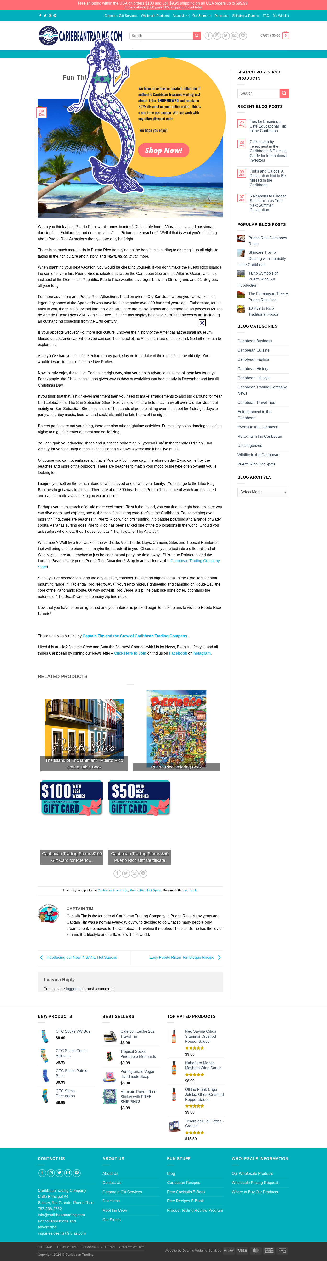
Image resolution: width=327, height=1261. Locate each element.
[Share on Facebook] (40, 16)
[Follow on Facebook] (42, 1173)
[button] (202, 322)
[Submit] (284, 93)
